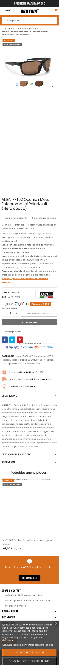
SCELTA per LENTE (10, 363)
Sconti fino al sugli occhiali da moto (30, 569)
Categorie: (8, 356)
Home (19, 356)
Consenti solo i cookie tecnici (29, 661)
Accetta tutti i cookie (29, 652)
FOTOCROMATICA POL (31, 363)
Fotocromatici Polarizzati (14, 359)
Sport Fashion (46, 359)
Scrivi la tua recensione (44, 217)
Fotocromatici (39, 356)
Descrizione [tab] (9, 395)
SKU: (4, 297)
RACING (27, 356)
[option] (29, 65)
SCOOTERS (33, 359)
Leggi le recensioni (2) (16, 217)
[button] (29, 578)
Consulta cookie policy (14, 644)
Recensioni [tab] (8, 462)
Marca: (6, 292)
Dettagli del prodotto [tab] (16, 454)
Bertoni (15, 292)
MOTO (50, 356)
